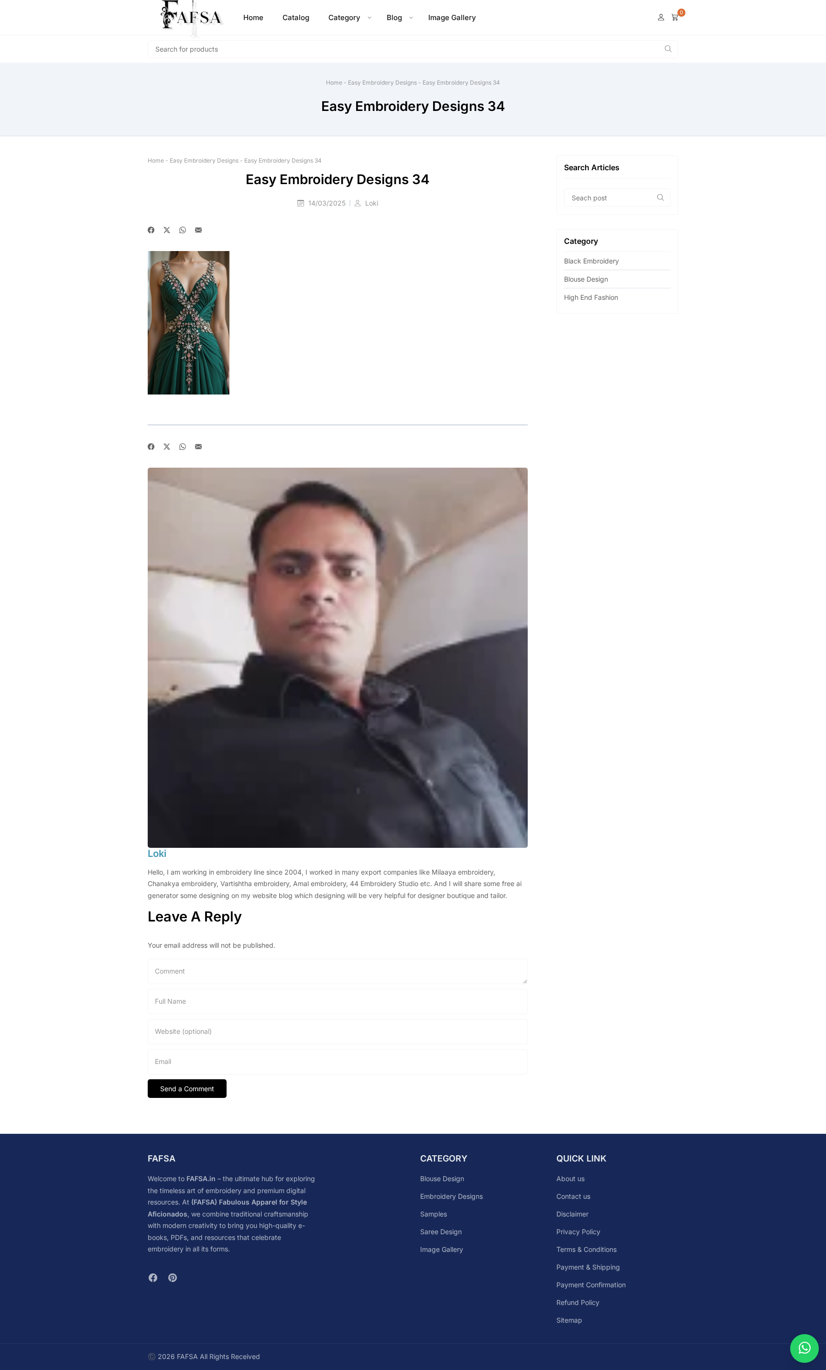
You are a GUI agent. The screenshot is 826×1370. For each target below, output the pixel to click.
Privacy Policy (578, 1232)
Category (344, 17)
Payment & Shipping (588, 1267)
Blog (394, 17)
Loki (371, 203)
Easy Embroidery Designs (382, 82)
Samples (433, 1214)
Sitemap (569, 1320)
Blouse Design (586, 279)
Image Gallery (452, 17)
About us (570, 1178)
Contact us (573, 1196)
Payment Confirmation (591, 1285)
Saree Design (441, 1232)
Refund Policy (577, 1302)
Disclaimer (572, 1214)
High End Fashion (591, 297)
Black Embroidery (591, 261)
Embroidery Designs (451, 1196)
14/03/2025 (328, 203)
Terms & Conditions (586, 1249)
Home (253, 17)
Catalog (296, 17)
